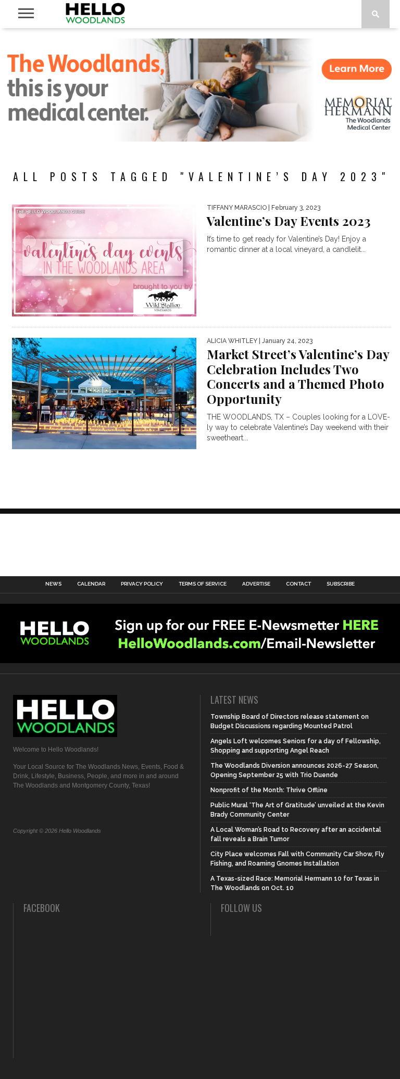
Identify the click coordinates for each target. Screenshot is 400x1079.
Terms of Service (203, 584)
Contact (298, 584)
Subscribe (341, 584)
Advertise (256, 584)
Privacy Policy (142, 584)
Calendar (91, 584)
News (53, 584)
